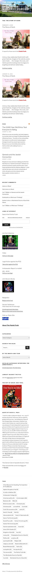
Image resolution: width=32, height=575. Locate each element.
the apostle (17, 549)
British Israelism (9, 504)
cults (21, 509)
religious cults (8, 543)
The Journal (7, 552)
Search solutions (12, 227)
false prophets (8, 515)
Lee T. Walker (6, 192)
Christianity (21, 504)
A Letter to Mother (9, 492)
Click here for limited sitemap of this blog (15, 217)
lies (18, 532)
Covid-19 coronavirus (10, 509)
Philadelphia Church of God (19, 535)
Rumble (6, 467)
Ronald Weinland (8, 546)
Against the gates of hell (10, 489)
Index (3, 217)
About (9, 186)
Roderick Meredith (21, 543)
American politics (8, 498)
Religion (17, 541)
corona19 (16, 506)
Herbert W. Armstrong (10, 523)
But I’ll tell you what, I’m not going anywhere (17, 453)
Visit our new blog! (7, 273)
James (4, 186)
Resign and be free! (7, 300)
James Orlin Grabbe (9, 529)
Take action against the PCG (10, 264)
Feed (4, 124)
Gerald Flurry (8, 521)
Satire (19, 546)
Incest (21, 526)
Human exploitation (9, 526)
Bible (15, 501)
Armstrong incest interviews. (10, 309)
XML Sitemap (6, 563)
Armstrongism (21, 498)
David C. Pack (7, 512)
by (19, 227)
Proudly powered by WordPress (14, 571)
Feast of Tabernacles (21, 515)
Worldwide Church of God (18, 558)
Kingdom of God (8, 532)
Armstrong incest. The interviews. (11, 367)
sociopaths (7, 549)
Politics (6, 538)
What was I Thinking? (16, 197)
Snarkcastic (5, 197)
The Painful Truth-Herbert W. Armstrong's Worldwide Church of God (15, 6)
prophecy (14, 538)
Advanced (28, 217)
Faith (16, 512)
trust (5, 558)
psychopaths (7, 541)
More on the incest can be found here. (12, 311)
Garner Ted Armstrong (10, 518)
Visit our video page (7, 255)
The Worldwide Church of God (12, 555)
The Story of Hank (8, 27)
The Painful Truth (19, 552)
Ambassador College (10, 495)
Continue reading (7, 68)
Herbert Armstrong (21, 521)
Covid (24, 506)
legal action (10, 377)
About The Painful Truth (10, 325)
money (6, 535)
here (22, 465)
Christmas (7, 506)
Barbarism (6, 501)
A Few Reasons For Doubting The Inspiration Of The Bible (15, 485)
